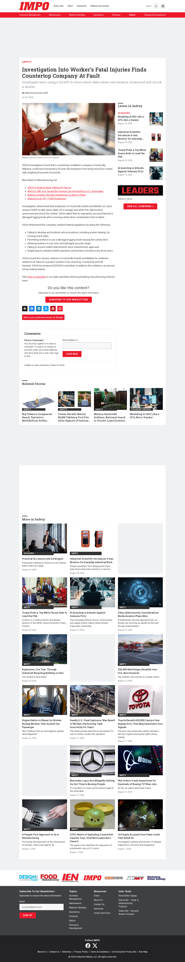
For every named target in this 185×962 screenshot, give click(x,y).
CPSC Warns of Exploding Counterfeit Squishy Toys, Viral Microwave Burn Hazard (91, 838)
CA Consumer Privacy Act (124, 951)
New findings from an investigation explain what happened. (43, 732)
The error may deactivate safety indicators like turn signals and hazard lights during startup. (138, 734)
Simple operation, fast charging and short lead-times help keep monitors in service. (90, 567)
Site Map (143, 951)
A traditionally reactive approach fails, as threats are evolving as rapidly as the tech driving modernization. (138, 623)
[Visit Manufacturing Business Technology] (156, 877)
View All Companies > (140, 206)
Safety (27, 61)
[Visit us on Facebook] (87, 945)
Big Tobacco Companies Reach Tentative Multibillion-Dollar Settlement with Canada (38, 417)
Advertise (66, 951)
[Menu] (163, 6)
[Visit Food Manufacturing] (50, 877)
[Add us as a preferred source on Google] (60, 308)
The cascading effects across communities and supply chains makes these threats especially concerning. (91, 623)
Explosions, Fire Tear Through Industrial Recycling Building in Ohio (43, 671)
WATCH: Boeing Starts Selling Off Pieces (49, 187)
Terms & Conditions (100, 951)
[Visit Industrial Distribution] (114, 877)
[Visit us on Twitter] (94, 945)
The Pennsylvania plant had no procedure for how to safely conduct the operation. (91, 732)
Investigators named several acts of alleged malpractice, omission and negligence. (139, 843)
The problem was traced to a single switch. (139, 677)
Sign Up (27, 915)
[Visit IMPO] (92, 877)
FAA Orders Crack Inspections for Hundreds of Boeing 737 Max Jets (137, 782)
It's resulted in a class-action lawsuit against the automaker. (91, 789)
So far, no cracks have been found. (134, 788)
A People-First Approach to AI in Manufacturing (40, 836)
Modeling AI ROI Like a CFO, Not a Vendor (131, 118)
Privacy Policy (81, 951)
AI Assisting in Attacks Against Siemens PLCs (131, 170)
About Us (42, 951)
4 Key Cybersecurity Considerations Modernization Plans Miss (138, 614)
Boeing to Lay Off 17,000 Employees (46, 198)
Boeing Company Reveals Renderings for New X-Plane (56, 195)
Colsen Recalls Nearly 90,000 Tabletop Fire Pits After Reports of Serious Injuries (73, 417)
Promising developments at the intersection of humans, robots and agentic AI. (43, 843)
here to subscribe (37, 276)
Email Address (70, 340)
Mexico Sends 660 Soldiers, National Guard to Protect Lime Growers (109, 417)
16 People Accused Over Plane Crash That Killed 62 (139, 836)
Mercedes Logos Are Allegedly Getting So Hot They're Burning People (92, 782)
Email (22, 901)
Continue (72, 354)
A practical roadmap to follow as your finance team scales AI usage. (44, 564)
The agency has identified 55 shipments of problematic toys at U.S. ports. (91, 847)
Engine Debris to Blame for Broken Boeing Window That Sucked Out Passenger (41, 723)
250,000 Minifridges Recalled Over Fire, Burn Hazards (137, 671)
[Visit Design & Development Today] (28, 877)
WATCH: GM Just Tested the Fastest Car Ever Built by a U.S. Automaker (65, 191)
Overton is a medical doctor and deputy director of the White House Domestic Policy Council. (44, 623)
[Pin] (53, 308)
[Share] (32, 308)
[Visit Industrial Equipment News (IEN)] (70, 877)
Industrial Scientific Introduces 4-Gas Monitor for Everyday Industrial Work (130, 136)
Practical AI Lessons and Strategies (42, 558)
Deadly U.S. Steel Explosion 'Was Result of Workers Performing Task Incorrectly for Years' (92, 723)
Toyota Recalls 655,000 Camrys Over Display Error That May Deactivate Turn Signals (140, 723)
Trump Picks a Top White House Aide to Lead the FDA (132, 153)
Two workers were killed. (34, 677)
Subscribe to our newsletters (68, 299)
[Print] (24, 308)
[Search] (156, 6)
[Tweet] (46, 308)
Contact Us (54, 951)
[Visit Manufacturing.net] (135, 877)
